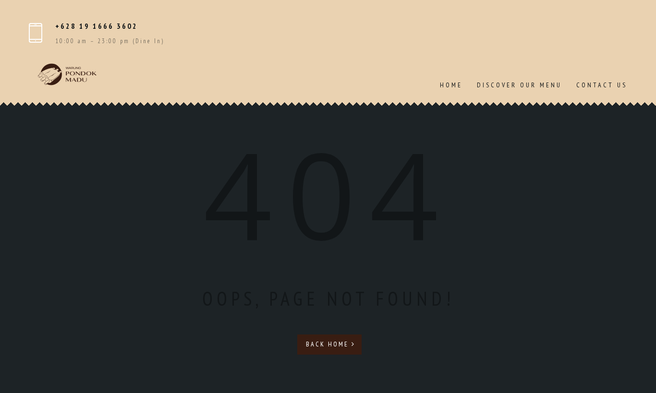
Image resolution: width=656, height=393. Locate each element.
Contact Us (601, 85)
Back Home (329, 344)
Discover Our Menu (519, 85)
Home (451, 85)
